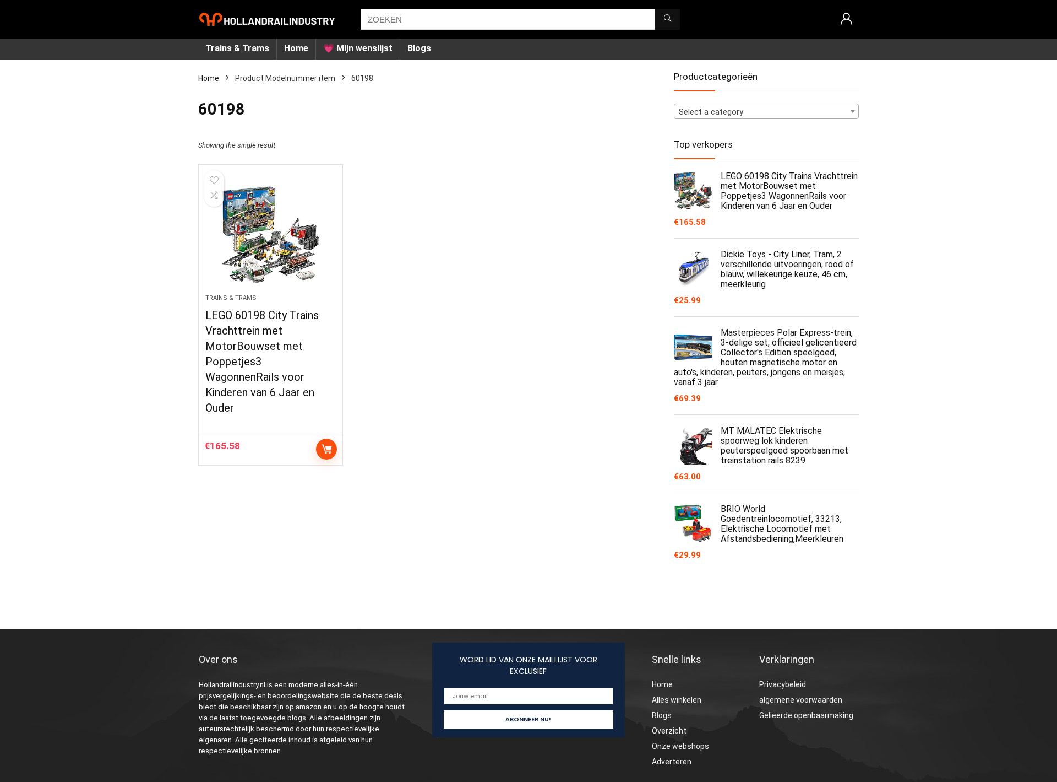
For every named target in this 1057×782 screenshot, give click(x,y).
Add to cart (326, 449)
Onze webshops (680, 746)
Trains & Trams (237, 48)
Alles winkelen (676, 699)
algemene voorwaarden (800, 699)
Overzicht (669, 730)
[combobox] (766, 111)
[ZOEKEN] (667, 19)
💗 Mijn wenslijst (358, 48)
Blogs (419, 48)
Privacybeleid (782, 684)
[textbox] (766, 112)
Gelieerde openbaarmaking (806, 715)
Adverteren (671, 761)
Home (296, 48)
